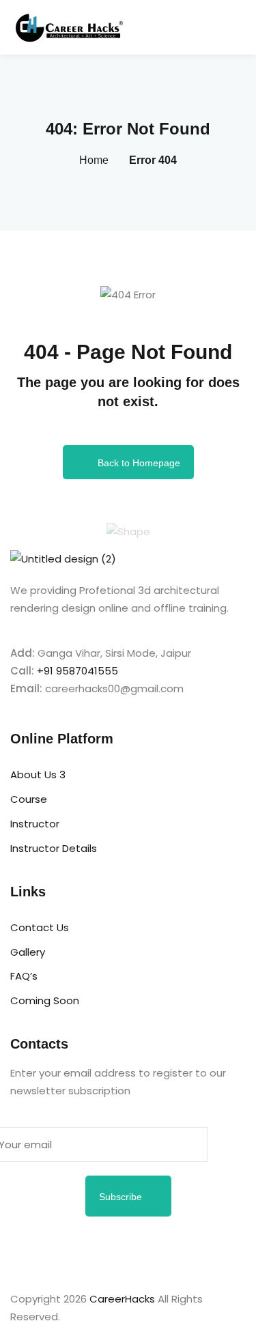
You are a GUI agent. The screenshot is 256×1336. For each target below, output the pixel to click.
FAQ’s (24, 976)
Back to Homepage (139, 462)
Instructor (34, 823)
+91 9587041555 (77, 671)
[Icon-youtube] (175, 1247)
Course (28, 799)
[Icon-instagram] (101, 1247)
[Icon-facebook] (27, 1247)
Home (94, 160)
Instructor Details (53, 848)
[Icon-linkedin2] (64, 1247)
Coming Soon (44, 1000)
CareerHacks (122, 1299)
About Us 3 (38, 774)
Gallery (27, 952)
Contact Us (39, 927)
